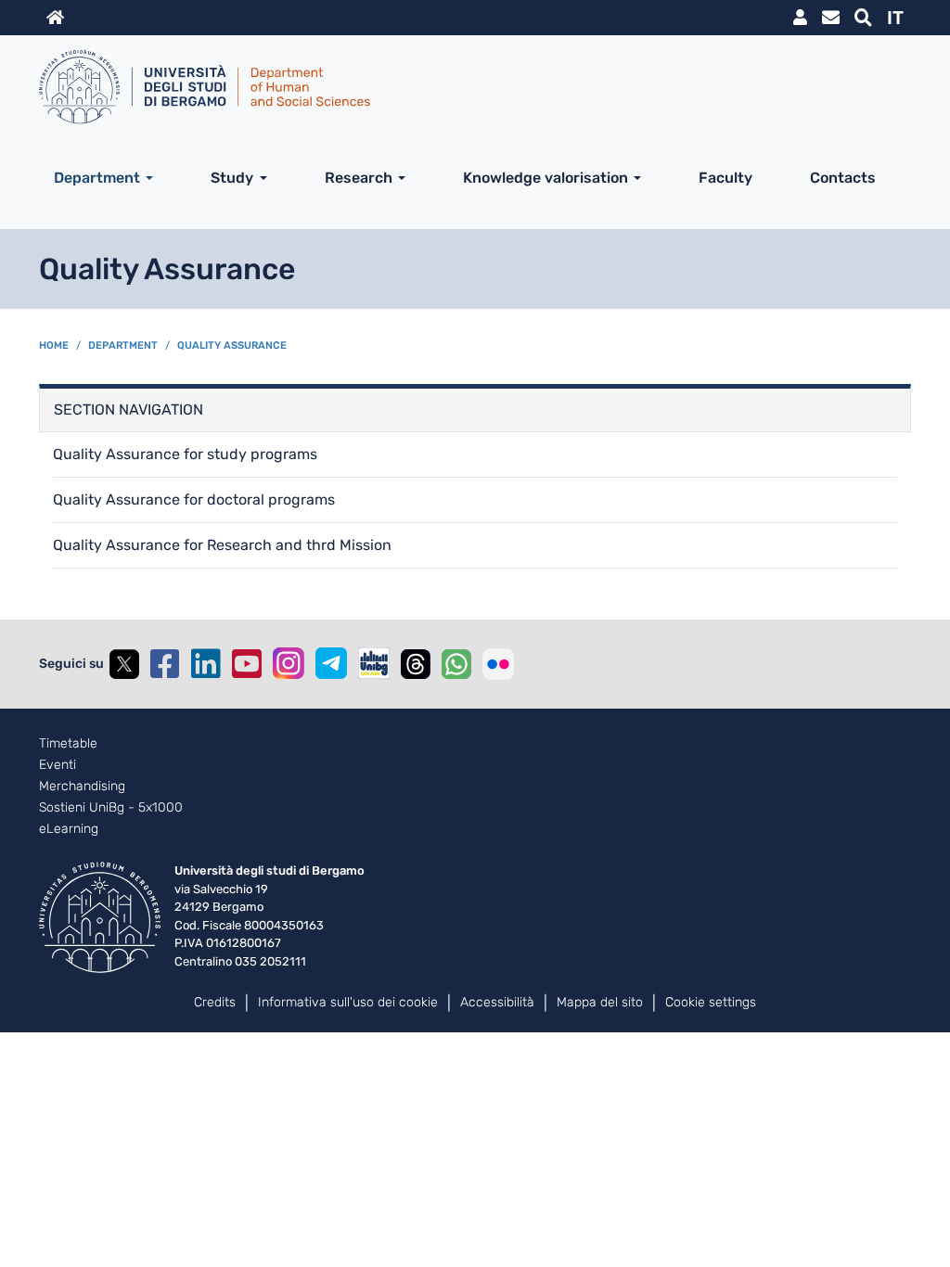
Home (54, 345)
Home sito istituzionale (55, 17)
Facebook (165, 664)
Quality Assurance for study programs (185, 454)
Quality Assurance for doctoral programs (194, 499)
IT (895, 17)
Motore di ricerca (863, 17)
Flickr (498, 664)
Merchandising (82, 786)
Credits (215, 1002)
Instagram (288, 663)
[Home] (467, 87)
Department (97, 177)
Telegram (331, 663)
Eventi (57, 765)
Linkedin (206, 664)
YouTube (247, 664)
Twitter (124, 664)
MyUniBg (800, 17)
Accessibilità (497, 1002)
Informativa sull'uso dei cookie (348, 1002)
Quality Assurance (232, 345)
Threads (415, 664)
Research (358, 177)
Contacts (843, 177)
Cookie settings (710, 1002)
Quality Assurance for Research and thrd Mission (222, 545)
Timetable (68, 743)
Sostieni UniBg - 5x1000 (111, 807)
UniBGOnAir (374, 663)
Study (232, 177)
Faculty (725, 177)
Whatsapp (456, 664)
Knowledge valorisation (545, 177)
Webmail (831, 17)
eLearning (68, 829)
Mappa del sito (600, 1002)
